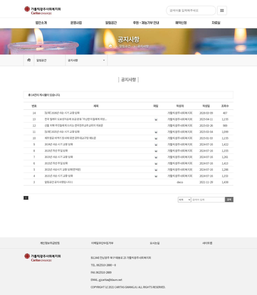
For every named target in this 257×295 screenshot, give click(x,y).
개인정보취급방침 (50, 243)
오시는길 (155, 243)
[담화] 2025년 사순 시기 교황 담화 (62, 131)
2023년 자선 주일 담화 (56, 150)
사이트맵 (207, 243)
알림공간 (111, 23)
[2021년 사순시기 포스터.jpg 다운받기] (155, 175)
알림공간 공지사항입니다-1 (59, 182)
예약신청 (181, 23)
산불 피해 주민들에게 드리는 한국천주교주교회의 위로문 (74, 125)
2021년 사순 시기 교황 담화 (59, 175)
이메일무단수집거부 (102, 243)
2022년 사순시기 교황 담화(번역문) (63, 169)
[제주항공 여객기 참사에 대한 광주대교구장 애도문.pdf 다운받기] (155, 138)
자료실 (216, 23)
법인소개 (41, 23)
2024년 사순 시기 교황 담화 (59, 144)
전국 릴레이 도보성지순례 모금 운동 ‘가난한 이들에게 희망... (75, 119)
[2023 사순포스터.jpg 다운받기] (155, 157)
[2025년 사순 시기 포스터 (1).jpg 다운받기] (155, 131)
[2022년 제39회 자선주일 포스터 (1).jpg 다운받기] (155, 163)
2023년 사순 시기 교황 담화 (59, 157)
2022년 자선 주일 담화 (56, 163)
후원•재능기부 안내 (146, 23)
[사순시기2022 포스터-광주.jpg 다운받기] (155, 169)
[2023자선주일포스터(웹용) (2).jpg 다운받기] (155, 150)
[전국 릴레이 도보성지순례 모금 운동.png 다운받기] (155, 119)
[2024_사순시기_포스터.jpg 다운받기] (155, 144)
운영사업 (76, 23)
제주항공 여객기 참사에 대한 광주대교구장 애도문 (70, 138)
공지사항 (143, 46)
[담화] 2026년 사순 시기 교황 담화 (62, 113)
